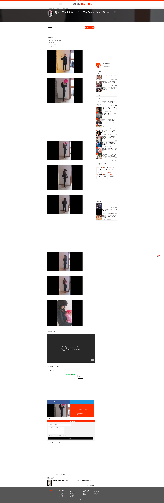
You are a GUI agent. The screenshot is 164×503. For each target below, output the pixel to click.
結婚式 (105, 178)
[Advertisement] (70, 32)
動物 (99, 172)
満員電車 (112, 176)
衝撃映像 (111, 171)
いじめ (99, 176)
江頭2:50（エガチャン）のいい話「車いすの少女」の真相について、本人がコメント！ (109, 108)
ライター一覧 (85, 491)
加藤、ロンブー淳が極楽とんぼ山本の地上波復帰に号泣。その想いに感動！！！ (109, 149)
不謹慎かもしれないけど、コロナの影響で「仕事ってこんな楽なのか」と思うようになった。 (109, 88)
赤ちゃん (105, 172)
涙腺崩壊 (100, 174)
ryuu (110, 79)
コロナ (105, 171)
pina (111, 85)
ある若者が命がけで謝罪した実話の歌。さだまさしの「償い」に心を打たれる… (109, 114)
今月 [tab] (106, 98)
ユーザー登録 (107, 4)
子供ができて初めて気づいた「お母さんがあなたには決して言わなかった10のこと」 (109, 216)
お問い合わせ (85, 493)
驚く (99, 171)
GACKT (105, 176)
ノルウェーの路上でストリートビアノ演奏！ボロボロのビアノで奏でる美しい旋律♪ (109, 205)
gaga (111, 91)
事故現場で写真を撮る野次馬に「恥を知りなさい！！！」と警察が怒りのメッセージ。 (109, 143)
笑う (105, 169)
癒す (99, 169)
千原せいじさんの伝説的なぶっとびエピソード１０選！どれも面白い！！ (109, 119)
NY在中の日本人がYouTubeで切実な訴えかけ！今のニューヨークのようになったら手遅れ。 (109, 77)
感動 (100, 167)
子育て (112, 174)
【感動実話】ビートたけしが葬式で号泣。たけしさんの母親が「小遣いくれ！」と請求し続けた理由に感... (109, 155)
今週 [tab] (99, 98)
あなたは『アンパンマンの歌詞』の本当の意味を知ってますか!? (109, 131)
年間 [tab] (113, 98)
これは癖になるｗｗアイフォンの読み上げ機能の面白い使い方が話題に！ (109, 125)
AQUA (88, 485)
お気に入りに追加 (90, 27)
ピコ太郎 (106, 174)
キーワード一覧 (97, 491)
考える (106, 167)
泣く (111, 169)
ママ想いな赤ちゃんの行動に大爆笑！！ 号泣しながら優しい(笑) (109, 82)
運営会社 (85, 494)
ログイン (114, 4)
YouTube (52, 370)
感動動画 (111, 172)
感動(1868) (116, 19)
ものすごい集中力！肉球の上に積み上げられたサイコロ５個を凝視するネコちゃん (72, 480)
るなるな (110, 122)
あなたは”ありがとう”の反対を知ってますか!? (109, 210)
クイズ (99, 178)
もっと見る (114, 160)
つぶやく (80, 376)
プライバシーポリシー (98, 494)
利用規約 (96, 493)
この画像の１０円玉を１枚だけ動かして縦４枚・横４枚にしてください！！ (109, 102)
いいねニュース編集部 (106, 63)
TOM (111, 105)
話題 (112, 167)
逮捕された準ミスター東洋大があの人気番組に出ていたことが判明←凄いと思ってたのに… (109, 137)
